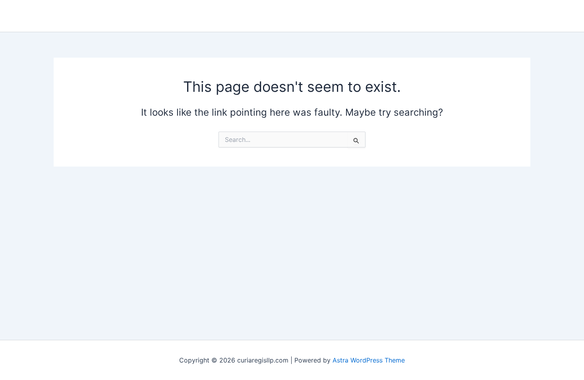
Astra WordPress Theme (369, 360)
